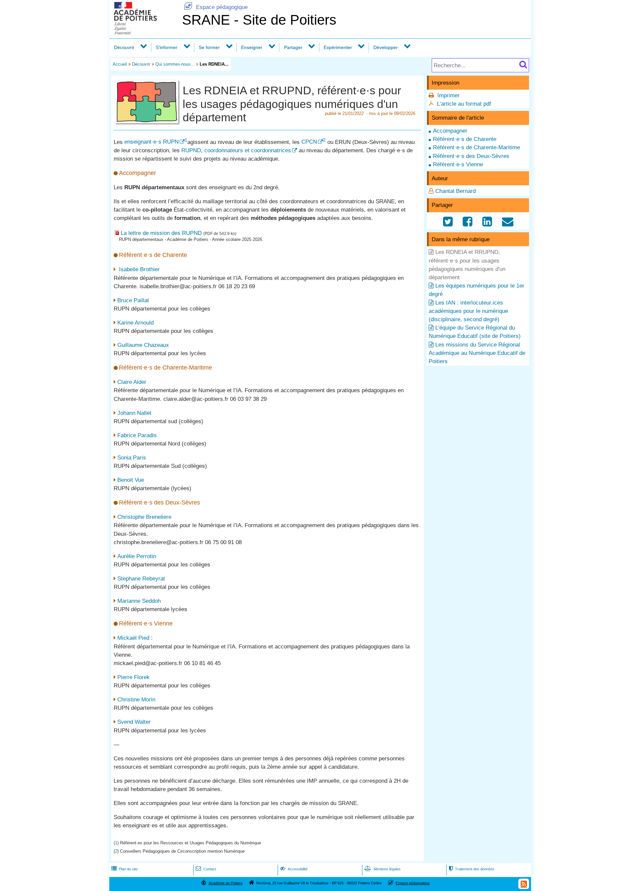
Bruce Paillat (133, 300)
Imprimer (448, 95)
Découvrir (124, 47)
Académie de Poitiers (226, 883)
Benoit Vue (130, 480)
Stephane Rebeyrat (141, 578)
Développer (385, 47)
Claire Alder (131, 382)
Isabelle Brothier (138, 269)
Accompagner (450, 131)
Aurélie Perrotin (136, 556)
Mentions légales (382, 869)
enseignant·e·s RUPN (151, 142)
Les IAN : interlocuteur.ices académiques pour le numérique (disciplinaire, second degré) (468, 311)
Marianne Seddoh (139, 601)
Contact (206, 869)
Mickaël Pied (133, 638)
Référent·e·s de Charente (464, 139)
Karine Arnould (135, 323)
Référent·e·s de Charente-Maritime (476, 147)
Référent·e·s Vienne (458, 164)
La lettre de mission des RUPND (161, 233)
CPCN (309, 142)
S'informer (166, 47)
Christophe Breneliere (144, 517)
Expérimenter (338, 47)
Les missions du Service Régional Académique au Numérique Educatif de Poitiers (477, 353)
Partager (293, 47)
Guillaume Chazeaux (143, 345)
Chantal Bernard (455, 191)
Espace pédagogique (216, 7)
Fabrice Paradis (137, 435)
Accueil (120, 64)
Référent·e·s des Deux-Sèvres (471, 156)
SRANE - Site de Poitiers (259, 20)
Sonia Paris (131, 457)
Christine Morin (136, 699)
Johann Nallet (134, 413)
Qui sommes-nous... (175, 64)
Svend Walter (134, 722)
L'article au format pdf (464, 104)
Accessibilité (294, 869)
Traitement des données (471, 869)
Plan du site (124, 869)
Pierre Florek (133, 677)
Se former (209, 47)
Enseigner (251, 47)
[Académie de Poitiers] (144, 32)
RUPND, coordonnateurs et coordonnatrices (236, 150)
